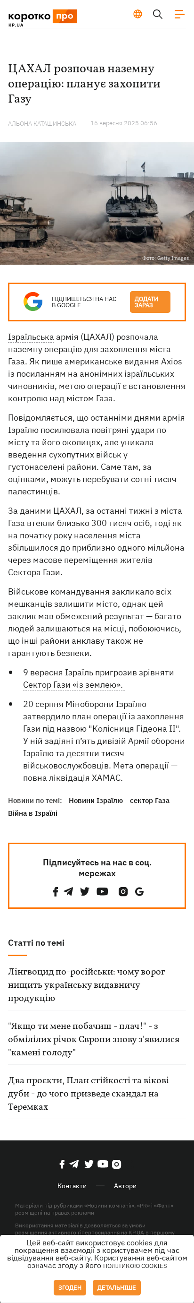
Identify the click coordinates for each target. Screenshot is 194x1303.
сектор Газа (150, 800)
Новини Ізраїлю (96, 800)
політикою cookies (135, 1266)
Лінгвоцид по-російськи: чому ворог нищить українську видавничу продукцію (86, 985)
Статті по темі (36, 942)
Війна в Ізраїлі (32, 813)
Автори (125, 1186)
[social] (55, 892)
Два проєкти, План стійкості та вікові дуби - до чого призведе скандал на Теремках (88, 1094)
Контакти (72, 1186)
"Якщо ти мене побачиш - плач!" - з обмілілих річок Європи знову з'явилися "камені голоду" (93, 1040)
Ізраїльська (31, 336)
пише (52, 361)
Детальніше (116, 1288)
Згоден (69, 1288)
